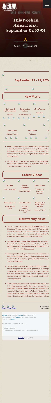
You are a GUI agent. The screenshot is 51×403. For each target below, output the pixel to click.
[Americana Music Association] (9, 6)
